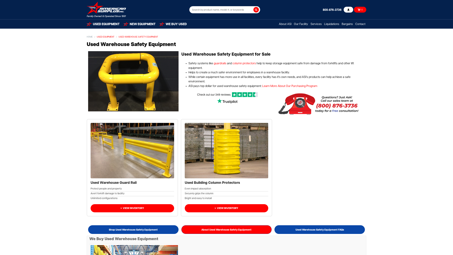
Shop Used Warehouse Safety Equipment (133, 230)
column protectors (244, 63)
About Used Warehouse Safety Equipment (226, 230)
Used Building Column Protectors (212, 183)
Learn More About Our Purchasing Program (289, 86)
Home (90, 37)
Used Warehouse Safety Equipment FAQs (320, 230)
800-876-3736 (332, 10)
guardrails (220, 63)
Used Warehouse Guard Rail (114, 183)
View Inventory (133, 208)
